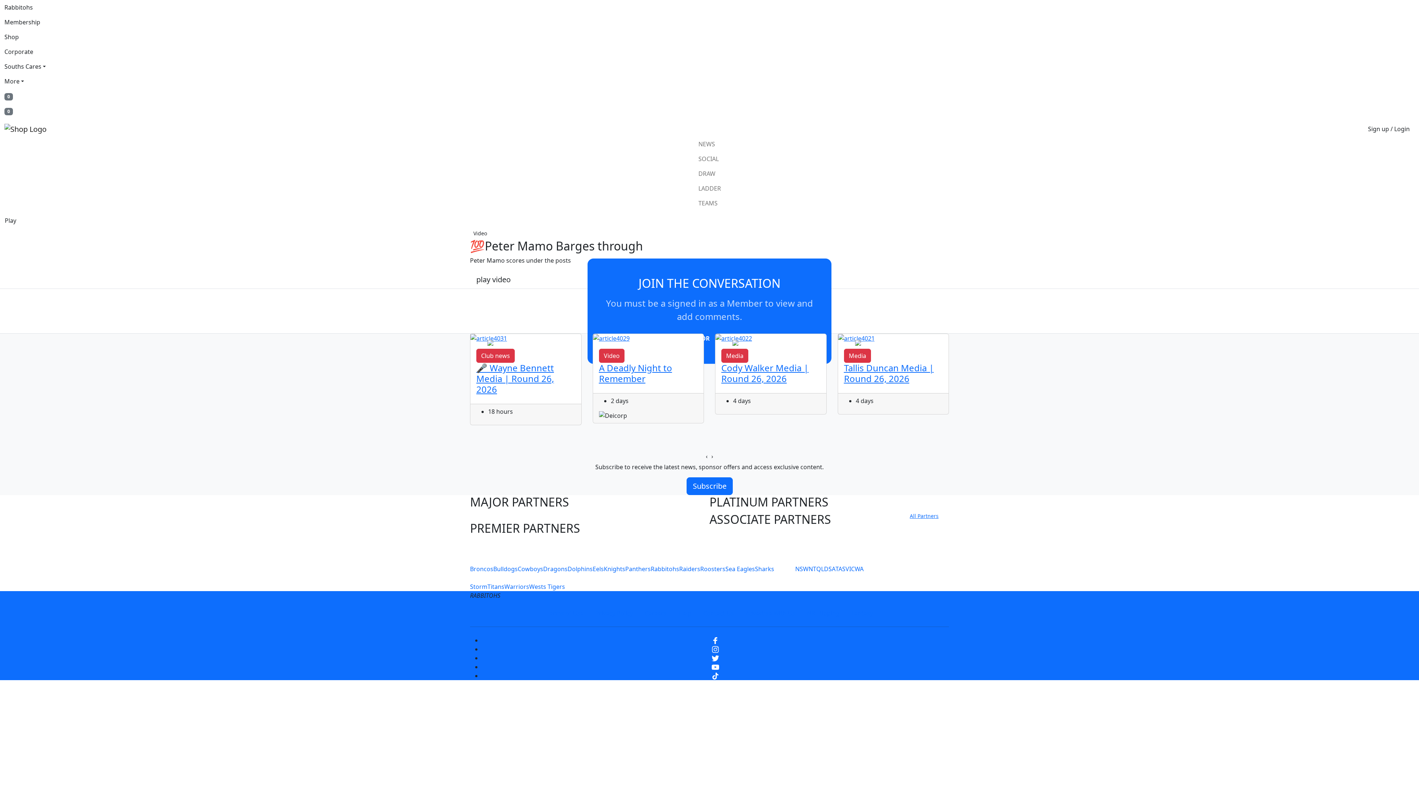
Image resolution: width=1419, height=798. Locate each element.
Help (684, 613)
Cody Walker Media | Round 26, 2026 (765, 373)
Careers (656, 613)
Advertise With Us (770, 613)
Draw (706, 174)
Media (734, 356)
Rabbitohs (18, 7)
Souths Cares (22, 66)
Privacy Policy (614, 613)
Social (708, 159)
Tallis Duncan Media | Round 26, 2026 (889, 373)
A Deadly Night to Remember (635, 373)
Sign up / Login (1389, 129)
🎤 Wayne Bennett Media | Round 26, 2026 (515, 378)
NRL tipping (823, 613)
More (12, 81)
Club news (495, 356)
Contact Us (718, 613)
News (706, 144)
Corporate (18, 52)
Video (480, 233)
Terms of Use (565, 613)
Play (10, 220)
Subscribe (709, 486)
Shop (11, 37)
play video (493, 279)
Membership (22, 22)
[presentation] (707, 456)
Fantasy (862, 613)
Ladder (709, 188)
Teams (708, 203)
